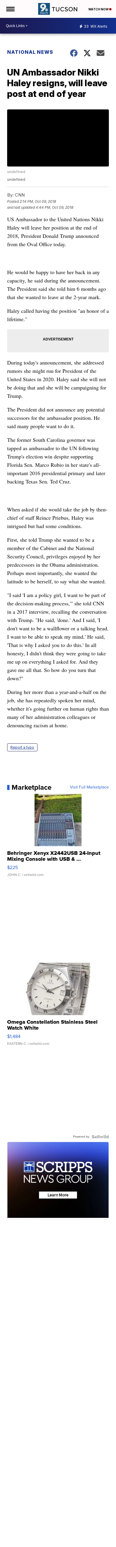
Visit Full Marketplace (89, 787)
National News (30, 52)
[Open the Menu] (9, 8)
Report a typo (22, 747)
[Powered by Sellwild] (100, 1137)
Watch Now (98, 9)
